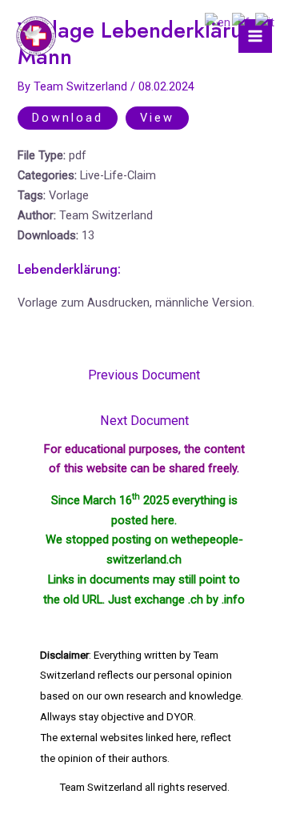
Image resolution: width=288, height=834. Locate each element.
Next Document (144, 420)
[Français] (243, 21)
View (157, 117)
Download (67, 117)
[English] (218, 21)
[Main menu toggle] (255, 36)
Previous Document (144, 375)
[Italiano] (265, 21)
